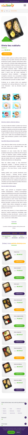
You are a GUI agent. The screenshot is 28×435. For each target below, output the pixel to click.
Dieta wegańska (17, 332)
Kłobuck (4, 409)
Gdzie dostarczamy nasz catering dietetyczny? (13, 403)
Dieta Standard (17, 268)
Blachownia (12, 411)
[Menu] (24, 5)
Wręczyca (4, 413)
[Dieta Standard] (8, 273)
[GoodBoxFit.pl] (2, 11)
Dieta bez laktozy (18, 364)
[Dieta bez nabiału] (8, 385)
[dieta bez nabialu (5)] (6, 114)
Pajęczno (4, 411)
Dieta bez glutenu (18, 348)
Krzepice (18, 411)
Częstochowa (12, 413)
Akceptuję (11, 432)
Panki (11, 409)
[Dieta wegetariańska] (8, 321)
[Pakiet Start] (8, 257)
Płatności (3, 418)
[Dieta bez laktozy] (8, 369)
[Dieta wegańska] (8, 337)
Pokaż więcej (19, 261)
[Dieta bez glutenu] (8, 353)
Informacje (4, 424)
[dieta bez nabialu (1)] (6, 97)
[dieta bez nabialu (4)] (17, 105)
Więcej (18, 432)
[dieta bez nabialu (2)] (17, 97)
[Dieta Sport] (8, 289)
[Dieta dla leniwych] (8, 305)
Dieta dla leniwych (18, 300)
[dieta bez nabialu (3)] (6, 105)
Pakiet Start (16, 252)
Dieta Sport (16, 284)
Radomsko (20, 413)
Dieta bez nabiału (18, 380)
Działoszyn (19, 409)
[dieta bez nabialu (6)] (17, 114)
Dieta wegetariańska (18, 316)
